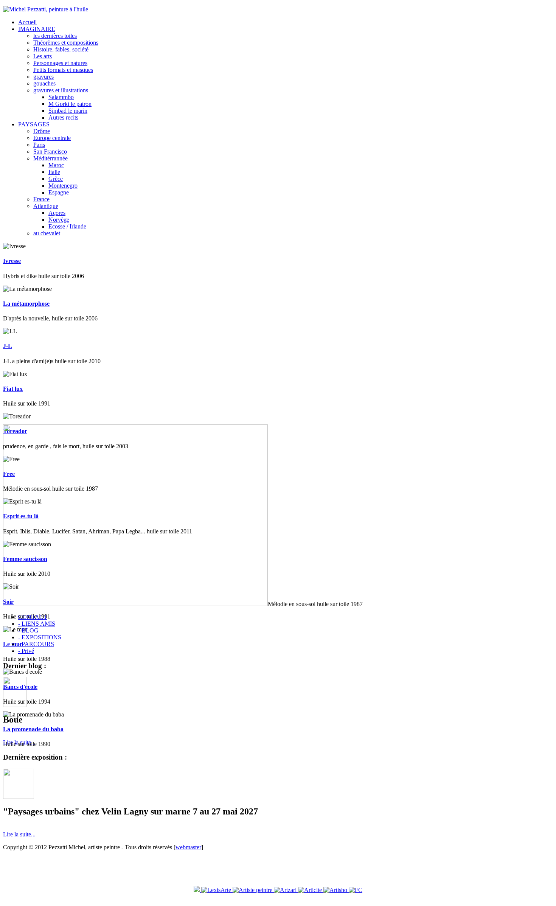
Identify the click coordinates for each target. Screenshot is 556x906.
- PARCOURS (36, 644)
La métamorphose (26, 303)
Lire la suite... (19, 742)
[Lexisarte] (216, 890)
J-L (7, 346)
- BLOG (28, 630)
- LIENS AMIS (36, 623)
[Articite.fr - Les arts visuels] (310, 890)
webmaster (188, 847)
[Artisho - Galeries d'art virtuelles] (336, 890)
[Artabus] (197, 890)
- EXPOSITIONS (39, 637)
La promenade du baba (33, 729)
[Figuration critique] (355, 890)
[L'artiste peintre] (253, 890)
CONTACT (32, 617)
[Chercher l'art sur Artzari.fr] (286, 890)
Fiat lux (13, 388)
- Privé (26, 651)
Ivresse (12, 261)
